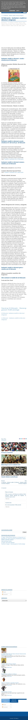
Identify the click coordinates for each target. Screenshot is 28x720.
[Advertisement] (12, 37)
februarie (7, 24)
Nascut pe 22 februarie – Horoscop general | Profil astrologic (13, 309)
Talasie (20, 25)
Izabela (10, 24)
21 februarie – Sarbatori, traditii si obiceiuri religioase (13, 318)
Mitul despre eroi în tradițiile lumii (10, 464)
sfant (15, 25)
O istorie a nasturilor (7, 452)
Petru (25, 24)
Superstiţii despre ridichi (6, 541)
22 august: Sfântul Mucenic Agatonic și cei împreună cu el (13, 537)
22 (8, 22)
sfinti (17, 25)
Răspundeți (7, 498)
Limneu (14, 24)
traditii (23, 25)
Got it (17, 10)
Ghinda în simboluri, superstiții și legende (10, 682)
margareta (18, 24)
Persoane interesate (14, 700)
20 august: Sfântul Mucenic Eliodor (8, 663)
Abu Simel (16, 22)
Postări (4, 592)
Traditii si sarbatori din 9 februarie (13, 159)
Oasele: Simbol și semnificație (9, 477)
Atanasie (20, 22)
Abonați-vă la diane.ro (5, 700)
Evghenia (3, 24)
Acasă (2, 15)
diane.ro (17, 718)
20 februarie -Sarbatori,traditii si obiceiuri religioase (12, 314)
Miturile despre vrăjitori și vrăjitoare (9, 673)
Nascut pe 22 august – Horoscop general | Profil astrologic (13, 543)
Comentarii (5, 594)
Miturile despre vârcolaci (6, 691)
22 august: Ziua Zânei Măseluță (7, 542)
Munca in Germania (9, 492)
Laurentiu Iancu (8, 502)
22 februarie (11, 22)
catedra (23, 22)
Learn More (12, 10)
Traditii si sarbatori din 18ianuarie (13, 172)
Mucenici (22, 24)
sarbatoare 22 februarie (5, 25)
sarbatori (12, 25)
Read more (9, 657)
